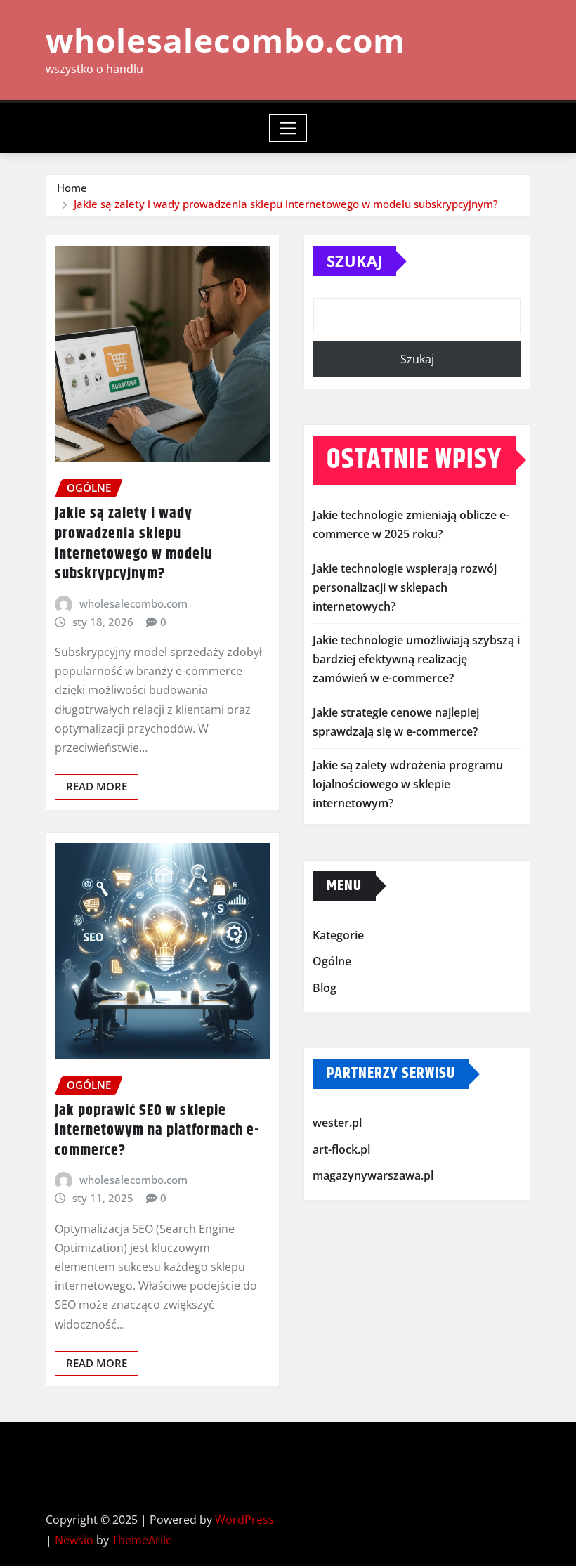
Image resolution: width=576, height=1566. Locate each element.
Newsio (74, 1540)
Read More (96, 786)
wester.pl (337, 1122)
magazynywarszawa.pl (373, 1176)
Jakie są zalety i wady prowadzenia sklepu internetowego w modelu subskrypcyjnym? (286, 204)
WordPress (244, 1519)
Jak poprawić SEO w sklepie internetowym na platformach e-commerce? (157, 1131)
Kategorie (338, 935)
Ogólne (332, 961)
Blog (324, 988)
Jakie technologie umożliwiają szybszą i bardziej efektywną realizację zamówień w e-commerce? (416, 659)
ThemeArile (142, 1540)
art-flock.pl (341, 1149)
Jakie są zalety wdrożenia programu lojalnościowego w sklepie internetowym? (408, 784)
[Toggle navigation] (288, 128)
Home (72, 188)
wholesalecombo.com (225, 40)
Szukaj (354, 260)
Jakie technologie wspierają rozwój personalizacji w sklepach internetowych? (405, 587)
